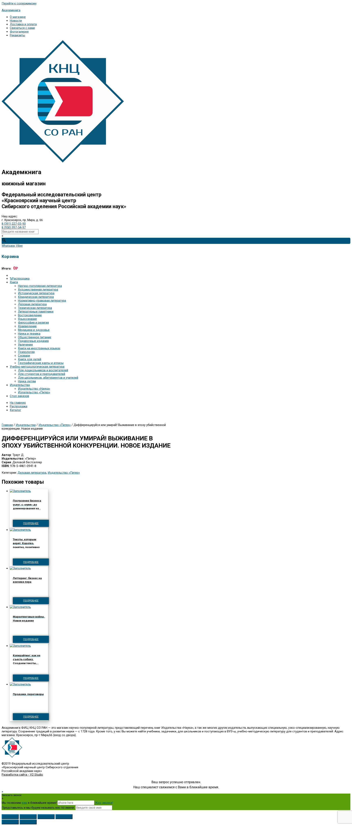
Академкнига (11, 10)
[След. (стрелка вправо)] (28, 821)
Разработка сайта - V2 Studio (22, 774)
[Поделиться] (28, 816)
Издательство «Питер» (54, 425)
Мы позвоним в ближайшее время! (29, 803)
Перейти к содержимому (19, 3)
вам (24, 803)
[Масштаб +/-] (64, 816)
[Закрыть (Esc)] (10, 816)
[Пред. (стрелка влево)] (10, 821)
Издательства (26, 425)
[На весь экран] (46, 816)
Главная (7, 425)
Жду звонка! (104, 803)
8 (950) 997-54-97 (14, 227)
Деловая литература (32, 472)
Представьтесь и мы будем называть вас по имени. (38, 807)
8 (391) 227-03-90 (14, 224)
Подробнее (30, 523)
